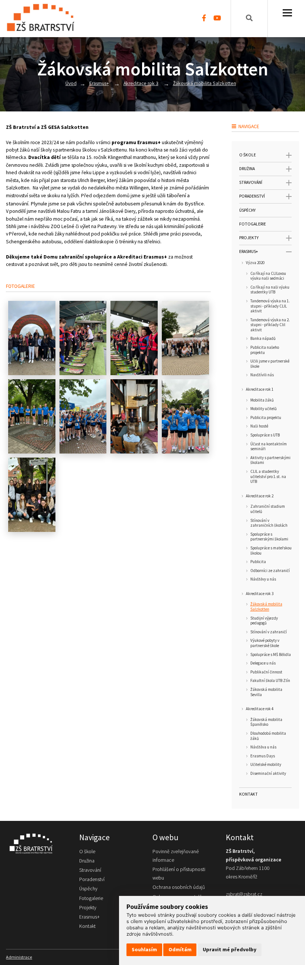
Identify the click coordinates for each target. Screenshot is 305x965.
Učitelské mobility (265, 764)
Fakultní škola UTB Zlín (270, 680)
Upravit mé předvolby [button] (229, 949)
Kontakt (248, 794)
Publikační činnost (266, 672)
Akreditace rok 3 (140, 83)
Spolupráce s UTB (265, 435)
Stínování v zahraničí (268, 632)
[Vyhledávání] (249, 18)
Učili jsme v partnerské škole (269, 364)
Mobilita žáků (262, 400)
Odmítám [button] (180, 949)
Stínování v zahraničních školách (269, 523)
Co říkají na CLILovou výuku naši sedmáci (268, 276)
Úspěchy (247, 210)
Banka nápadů (263, 338)
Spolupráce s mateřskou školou (271, 551)
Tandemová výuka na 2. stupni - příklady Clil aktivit (270, 325)
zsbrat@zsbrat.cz (244, 894)
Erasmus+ (99, 83)
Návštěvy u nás (263, 579)
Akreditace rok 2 (259, 496)
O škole (247, 154)
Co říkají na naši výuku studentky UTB (269, 290)
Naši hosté (259, 426)
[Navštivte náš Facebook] (204, 18)
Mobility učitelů (263, 408)
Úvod (71, 83)
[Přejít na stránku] (44, 18)
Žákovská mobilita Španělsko (266, 722)
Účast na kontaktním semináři (268, 447)
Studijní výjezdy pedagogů (264, 621)
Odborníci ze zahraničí (270, 570)
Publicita (258, 561)
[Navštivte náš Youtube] (217, 18)
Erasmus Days (262, 756)
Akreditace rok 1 (259, 389)
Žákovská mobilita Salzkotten (204, 83)
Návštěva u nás (263, 747)
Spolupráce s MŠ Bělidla (270, 654)
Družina (247, 168)
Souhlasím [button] (144, 949)
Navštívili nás (262, 375)
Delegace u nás (263, 663)
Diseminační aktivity (268, 773)
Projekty (249, 237)
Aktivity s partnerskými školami (270, 460)
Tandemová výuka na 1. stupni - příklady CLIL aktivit (270, 306)
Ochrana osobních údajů (178, 887)
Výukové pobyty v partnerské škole (264, 643)
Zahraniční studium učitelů (267, 509)
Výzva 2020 (255, 262)
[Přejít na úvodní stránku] (35, 843)
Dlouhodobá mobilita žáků (268, 736)
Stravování (250, 182)
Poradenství (252, 196)
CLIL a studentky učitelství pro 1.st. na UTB (268, 476)
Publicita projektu (265, 417)
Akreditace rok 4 (259, 708)
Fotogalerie (252, 224)
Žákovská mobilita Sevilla (266, 692)
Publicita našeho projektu (264, 350)
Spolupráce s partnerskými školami (269, 537)
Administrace (19, 957)
